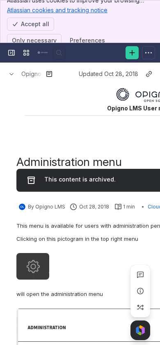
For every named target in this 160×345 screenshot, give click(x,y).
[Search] (59, 52)
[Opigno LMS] (42, 52)
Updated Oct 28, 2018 (108, 73)
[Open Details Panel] (140, 291)
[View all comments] (140, 274)
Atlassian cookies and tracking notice (57, 10)
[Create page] (140, 307)
